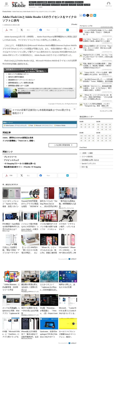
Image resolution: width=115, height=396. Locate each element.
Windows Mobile (60, 125)
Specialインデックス (89, 163)
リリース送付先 (87, 156)
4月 (81, 127)
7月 (85, 124)
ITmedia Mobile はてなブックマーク (94, 15)
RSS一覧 (85, 167)
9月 (110, 124)
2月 (89, 127)
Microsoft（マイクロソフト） (44, 125)
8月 (81, 124)
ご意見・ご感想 (87, 153)
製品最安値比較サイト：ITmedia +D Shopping (22, 167)
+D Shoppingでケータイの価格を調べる (20, 163)
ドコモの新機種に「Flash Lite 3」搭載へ (18, 141)
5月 (93, 124)
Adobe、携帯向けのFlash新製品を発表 (17, 138)
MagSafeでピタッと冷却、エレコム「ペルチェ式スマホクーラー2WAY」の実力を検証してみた (98, 57)
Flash (31, 125)
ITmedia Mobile (6, 11)
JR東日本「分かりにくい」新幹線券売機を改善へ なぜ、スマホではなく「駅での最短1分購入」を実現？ (97, 88)
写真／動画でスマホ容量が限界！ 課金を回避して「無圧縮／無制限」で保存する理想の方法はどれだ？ (97, 66)
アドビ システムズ (11, 160)
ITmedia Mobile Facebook (84, 15)
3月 (85, 127)
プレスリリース (10, 157)
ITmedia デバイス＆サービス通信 (80, 15)
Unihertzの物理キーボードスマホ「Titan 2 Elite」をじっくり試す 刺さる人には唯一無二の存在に (97, 48)
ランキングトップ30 (106, 111)
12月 (98, 124)
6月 (89, 124)
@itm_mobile (87, 15)
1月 (93, 127)
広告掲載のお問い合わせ (90, 160)
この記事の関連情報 (62, 145)
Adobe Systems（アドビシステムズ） (16, 125)
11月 (102, 124)
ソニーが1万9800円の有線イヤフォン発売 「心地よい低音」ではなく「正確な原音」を (98, 32)
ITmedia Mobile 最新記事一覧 (91, 15)
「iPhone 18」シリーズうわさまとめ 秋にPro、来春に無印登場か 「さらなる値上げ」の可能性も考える (97, 97)
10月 (106, 124)
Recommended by (63, 259)
